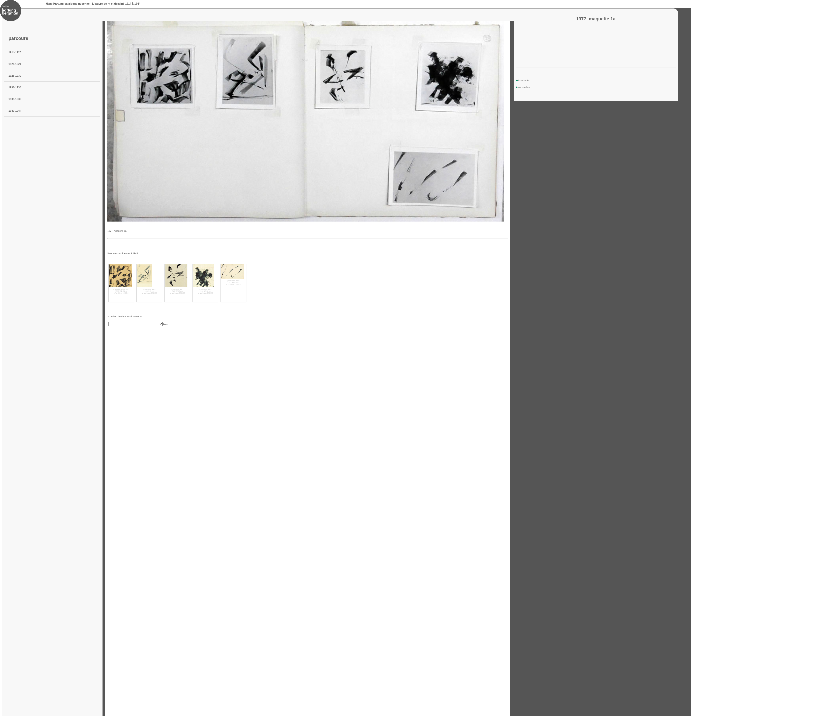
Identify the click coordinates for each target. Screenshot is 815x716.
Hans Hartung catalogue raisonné (68, 3)
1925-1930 (14, 75)
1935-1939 (14, 99)
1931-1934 (14, 87)
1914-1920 (14, 52)
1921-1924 (14, 64)
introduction (524, 80)
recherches (524, 87)
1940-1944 (14, 110)
